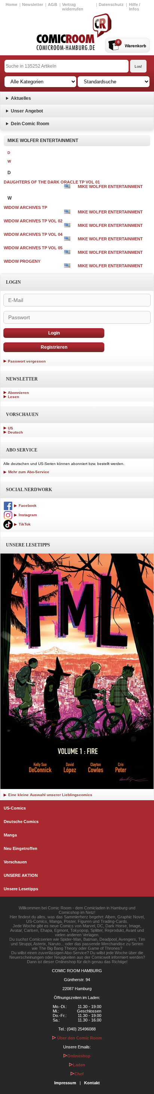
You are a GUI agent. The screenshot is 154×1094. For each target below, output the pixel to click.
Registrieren (54, 347)
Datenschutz (111, 4)
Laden (79, 1065)
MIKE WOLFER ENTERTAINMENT (110, 186)
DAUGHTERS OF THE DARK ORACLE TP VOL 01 (52, 182)
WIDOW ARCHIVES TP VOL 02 (33, 221)
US (10, 428)
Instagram (27, 515)
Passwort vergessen (27, 361)
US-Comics (15, 808)
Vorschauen (15, 862)
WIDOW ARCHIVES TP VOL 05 (33, 248)
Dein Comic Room (30, 123)
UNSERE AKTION (21, 875)
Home (11, 4)
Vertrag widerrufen (72, 6)
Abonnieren (18, 393)
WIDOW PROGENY (22, 261)
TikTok (24, 524)
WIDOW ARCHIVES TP (25, 207)
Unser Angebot (27, 111)
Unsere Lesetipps (21, 889)
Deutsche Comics (21, 821)
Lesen (13, 397)
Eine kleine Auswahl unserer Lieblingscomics (49, 795)
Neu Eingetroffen (20, 848)
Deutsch (15, 432)
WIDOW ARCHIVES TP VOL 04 (33, 234)
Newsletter (32, 4)
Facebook (27, 505)
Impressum (65, 1083)
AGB (52, 4)
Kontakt (92, 1083)
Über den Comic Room (79, 1038)
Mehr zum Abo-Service (28, 472)
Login (54, 333)
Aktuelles (21, 98)
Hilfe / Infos (134, 6)
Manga (10, 835)
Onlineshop (78, 1056)
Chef (79, 1074)
